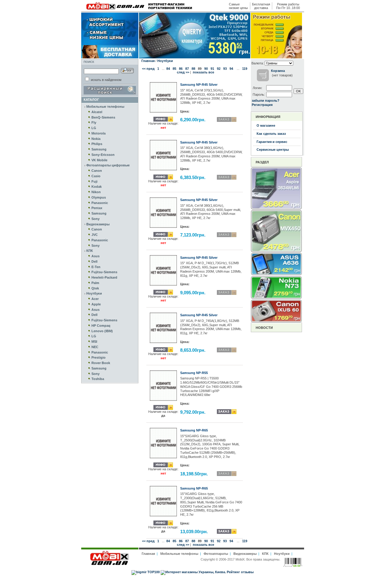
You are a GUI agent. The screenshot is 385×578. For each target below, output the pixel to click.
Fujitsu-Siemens (104, 272)
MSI (94, 341)
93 (225, 68)
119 (244, 68)
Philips (96, 144)
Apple (96, 304)
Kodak (96, 186)
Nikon (96, 192)
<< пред (148, 68)
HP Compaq (100, 325)
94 (231, 68)
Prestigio (98, 357)
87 (187, 68)
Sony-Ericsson (103, 154)
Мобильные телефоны (105, 106)
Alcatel (96, 112)
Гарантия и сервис (272, 142)
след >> (183, 72)
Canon (96, 170)
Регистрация (262, 105)
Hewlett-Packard (104, 277)
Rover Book (100, 363)
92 (218, 68)
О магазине (266, 125)
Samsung (98, 149)
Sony (95, 219)
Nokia (95, 139)
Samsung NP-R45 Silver (198, 84)
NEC (94, 347)
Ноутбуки (94, 293)
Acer (95, 299)
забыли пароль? (265, 100)
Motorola (98, 133)
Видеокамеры (97, 224)
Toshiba (97, 379)
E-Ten (95, 267)
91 (212, 68)
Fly (93, 122)
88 (193, 68)
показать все (203, 72)
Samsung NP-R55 (194, 373)
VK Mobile (99, 160)
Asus (95, 256)
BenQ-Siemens (103, 117)
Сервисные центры (273, 149)
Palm (95, 283)
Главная (148, 61)
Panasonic (99, 203)
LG (93, 128)
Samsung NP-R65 (194, 430)
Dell (94, 261)
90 (206, 68)
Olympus (98, 197)
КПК (89, 250)
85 (174, 68)
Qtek (95, 288)
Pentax (96, 208)
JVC (94, 234)
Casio (95, 176)
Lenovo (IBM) (102, 331)
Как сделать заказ (271, 133)
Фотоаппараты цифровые (108, 165)
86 (181, 68)
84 (168, 68)
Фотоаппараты (216, 553)
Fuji (94, 181)
